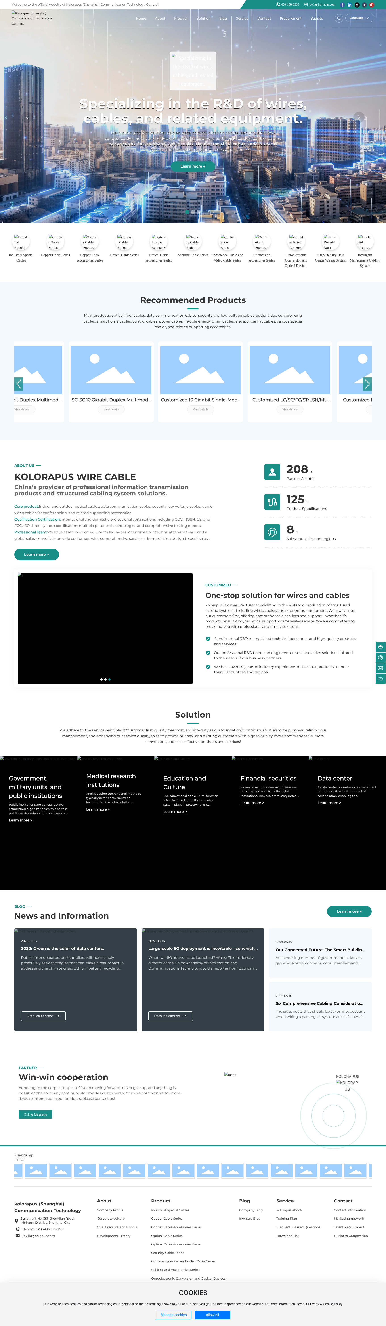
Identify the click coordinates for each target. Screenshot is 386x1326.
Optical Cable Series (124, 255)
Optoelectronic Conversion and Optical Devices (296, 260)
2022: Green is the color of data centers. (62, 948)
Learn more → (194, 175)
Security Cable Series (193, 255)
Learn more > (20, 820)
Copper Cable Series (55, 255)
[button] (187, 212)
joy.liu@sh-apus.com (322, 4)
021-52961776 (33, 1229)
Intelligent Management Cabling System (365, 260)
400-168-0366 (290, 4)
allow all (212, 1315)
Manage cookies (174, 1315)
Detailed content (40, 1016)
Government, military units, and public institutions (35, 787)
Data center (335, 778)
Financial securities (268, 778)
